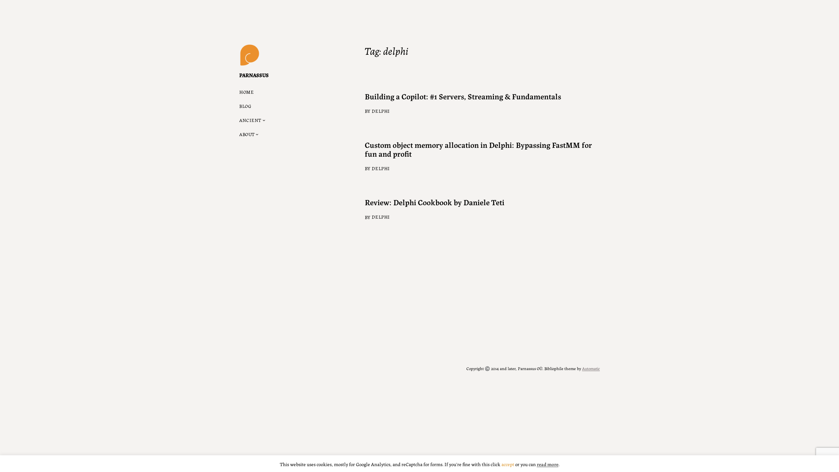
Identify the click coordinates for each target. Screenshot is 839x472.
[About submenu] (257, 134)
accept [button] (507, 464)
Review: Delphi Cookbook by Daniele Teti (434, 202)
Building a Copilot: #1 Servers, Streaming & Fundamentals (463, 96)
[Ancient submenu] (264, 120)
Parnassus (254, 75)
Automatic (591, 368)
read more (547, 464)
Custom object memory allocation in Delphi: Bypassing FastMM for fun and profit (478, 149)
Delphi (381, 111)
